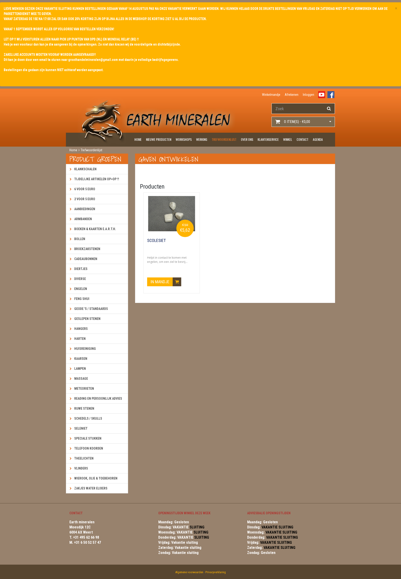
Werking (201, 139)
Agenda (318, 139)
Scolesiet (156, 240)
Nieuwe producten (158, 139)
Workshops (184, 139)
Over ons (247, 139)
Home (138, 139)
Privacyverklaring (215, 572)
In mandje (160, 281)
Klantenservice (268, 139)
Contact (302, 139)
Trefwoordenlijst (224, 139)
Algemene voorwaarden (189, 572)
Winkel (287, 139)
